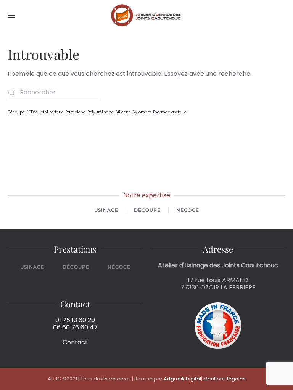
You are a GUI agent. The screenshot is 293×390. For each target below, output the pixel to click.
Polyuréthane (100, 112)
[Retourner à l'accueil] (146, 15)
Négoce (187, 210)
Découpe (16, 112)
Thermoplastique (170, 112)
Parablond (75, 112)
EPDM (31, 112)
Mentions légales (224, 378)
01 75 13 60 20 (75, 320)
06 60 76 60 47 (75, 327)
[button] (11, 15)
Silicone (123, 112)
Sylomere (141, 112)
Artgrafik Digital (182, 378)
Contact (75, 342)
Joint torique (51, 112)
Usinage (106, 210)
